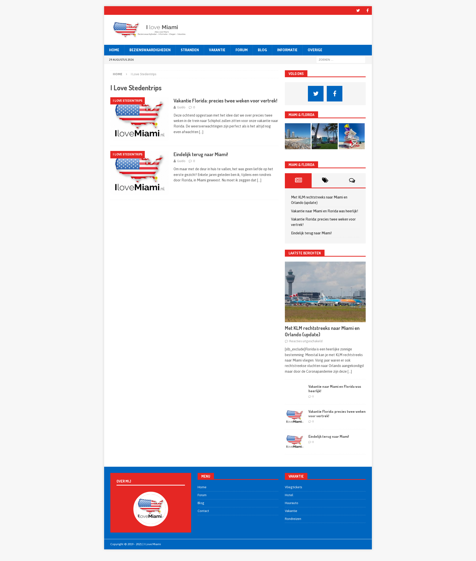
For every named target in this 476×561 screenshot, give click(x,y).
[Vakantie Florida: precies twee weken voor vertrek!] (295, 416)
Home (114, 50)
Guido (181, 107)
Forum (242, 50)
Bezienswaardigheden (150, 50)
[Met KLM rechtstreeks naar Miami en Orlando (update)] (325, 292)
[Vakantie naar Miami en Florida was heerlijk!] (295, 391)
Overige (315, 50)
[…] (201, 132)
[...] (350, 371)
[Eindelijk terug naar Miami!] (295, 441)
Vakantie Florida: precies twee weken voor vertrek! (225, 100)
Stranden (190, 50)
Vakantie (217, 50)
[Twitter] (358, 10)
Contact (203, 511)
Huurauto (291, 503)
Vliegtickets (293, 487)
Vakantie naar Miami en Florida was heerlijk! (324, 211)
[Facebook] (367, 10)
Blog (262, 50)
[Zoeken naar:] (341, 59)
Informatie (287, 50)
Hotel (289, 495)
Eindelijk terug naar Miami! (201, 154)
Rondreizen (293, 519)
